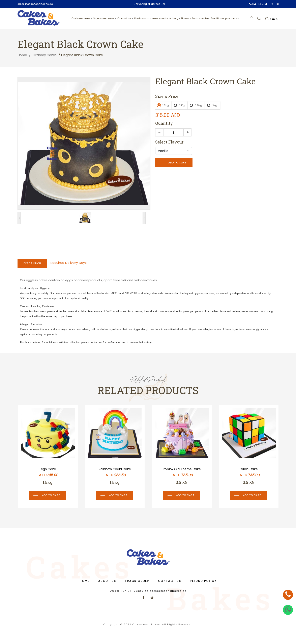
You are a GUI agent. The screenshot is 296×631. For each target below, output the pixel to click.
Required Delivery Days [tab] (68, 262)
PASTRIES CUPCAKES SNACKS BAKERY (156, 18)
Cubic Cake (182, 469)
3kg (214, 105)
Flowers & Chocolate (194, 18)
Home (22, 55)
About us (107, 581)
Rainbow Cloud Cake (47, 469)
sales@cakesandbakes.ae (35, 4)
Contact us (169, 581)
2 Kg (182, 105)
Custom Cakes (80, 18)
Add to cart (177, 162)
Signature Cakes (104, 18)
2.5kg (198, 105)
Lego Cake (248, 469)
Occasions (124, 18)
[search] (259, 18)
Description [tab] (32, 263)
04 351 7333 (259, 4)
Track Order (137, 581)
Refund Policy (203, 581)
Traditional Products (224, 18)
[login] (251, 18)
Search (280, 28)
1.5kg (165, 105)
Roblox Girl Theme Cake (115, 469)
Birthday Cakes (45, 55)
